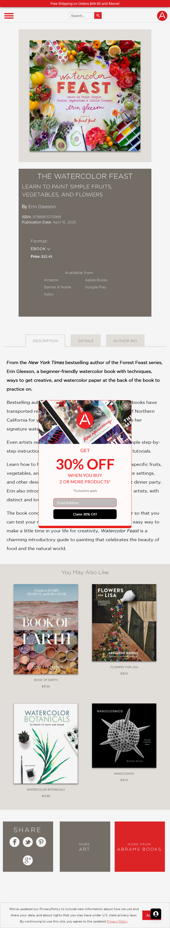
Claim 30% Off (85, 514)
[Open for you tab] (156, 914)
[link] (85, 420)
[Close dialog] (126, 406)
